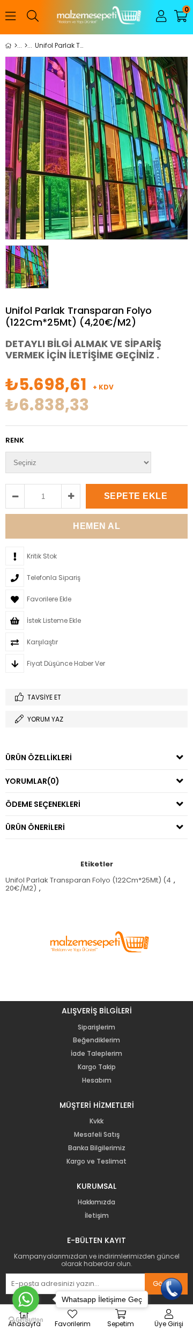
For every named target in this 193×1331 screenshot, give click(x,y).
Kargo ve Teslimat (96, 1161)
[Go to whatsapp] (25, 1299)
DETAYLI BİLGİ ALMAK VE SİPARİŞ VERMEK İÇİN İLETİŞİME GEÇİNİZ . (83, 349)
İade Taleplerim (96, 1053)
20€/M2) (20, 888)
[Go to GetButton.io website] (26, 1320)
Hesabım (97, 1080)
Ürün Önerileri (35, 827)
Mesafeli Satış (97, 1134)
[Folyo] (26, 45)
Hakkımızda (96, 1202)
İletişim (97, 1215)
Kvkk (96, 1121)
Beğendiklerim (96, 1040)
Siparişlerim (96, 1027)
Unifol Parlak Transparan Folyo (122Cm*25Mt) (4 (88, 880)
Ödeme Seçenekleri (42, 804)
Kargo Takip (97, 1067)
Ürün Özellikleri (38, 757)
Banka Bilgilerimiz (96, 1148)
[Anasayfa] (15, 45)
